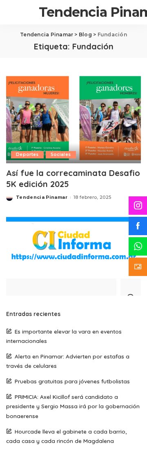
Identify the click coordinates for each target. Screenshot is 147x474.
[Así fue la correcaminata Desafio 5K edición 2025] (73, 117)
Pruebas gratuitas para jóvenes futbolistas (72, 381)
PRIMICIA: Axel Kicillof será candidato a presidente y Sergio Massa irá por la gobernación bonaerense (73, 406)
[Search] (130, 287)
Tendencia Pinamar (41, 197)
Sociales (61, 154)
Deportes (27, 154)
